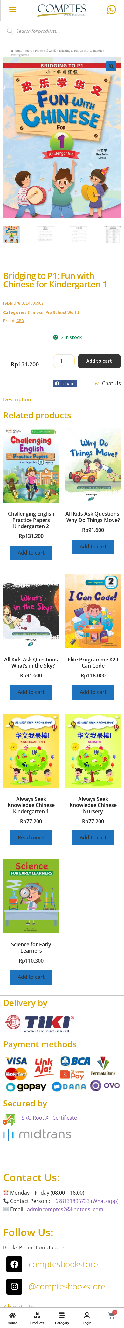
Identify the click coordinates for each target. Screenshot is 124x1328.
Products (37, 1323)
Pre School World (45, 50)
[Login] (87, 1315)
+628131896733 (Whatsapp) (85, 1200)
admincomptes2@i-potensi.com (65, 1209)
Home (12, 1323)
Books (28, 50)
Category (62, 1323)
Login (87, 1323)
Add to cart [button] (31, 552)
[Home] (12, 1315)
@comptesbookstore (67, 1286)
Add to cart (99, 360)
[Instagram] (14, 1287)
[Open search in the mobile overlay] (62, 31)
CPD (20, 320)
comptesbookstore (63, 1264)
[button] (12, 9)
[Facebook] (14, 1264)
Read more (31, 837)
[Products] (37, 1315)
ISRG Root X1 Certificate (48, 1117)
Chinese (35, 312)
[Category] (62, 1315)
